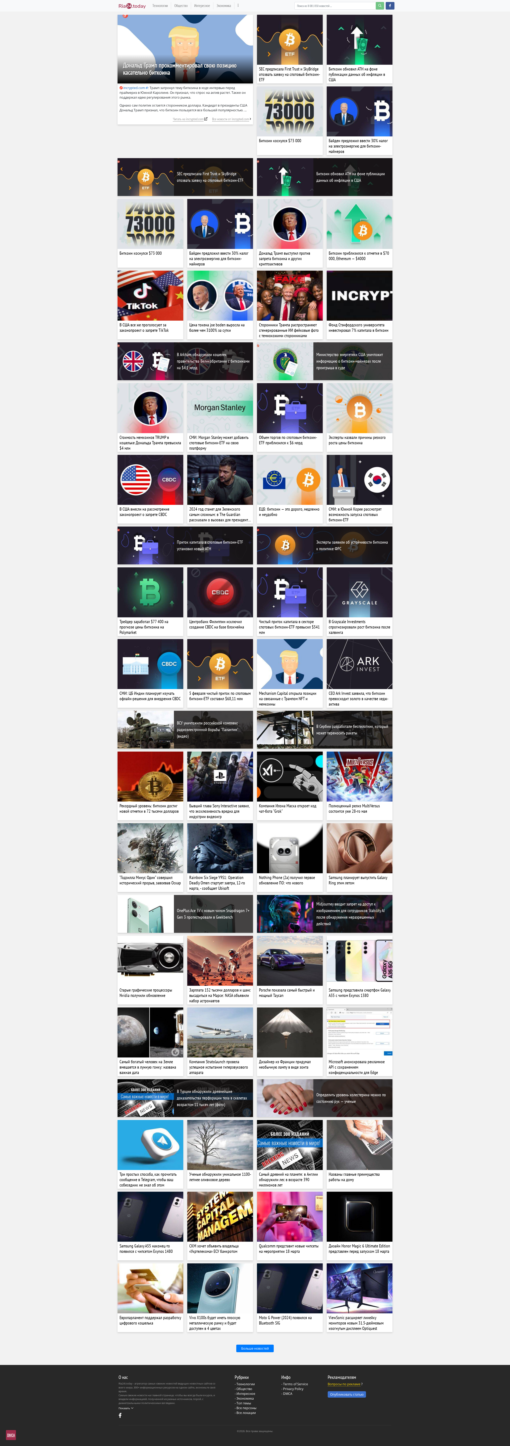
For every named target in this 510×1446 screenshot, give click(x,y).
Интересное (202, 5)
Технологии (160, 5)
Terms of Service (295, 1384)
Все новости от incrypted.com (230, 119)
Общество (181, 5)
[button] (390, 6)
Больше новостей (255, 1348)
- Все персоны (245, 1408)
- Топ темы (243, 1403)
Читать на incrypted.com (188, 119)
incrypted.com (134, 88)
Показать (124, 1408)
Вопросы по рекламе (344, 1384)
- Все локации (245, 1413)
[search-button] (380, 6)
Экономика (224, 5)
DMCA (287, 1393)
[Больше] (238, 5)
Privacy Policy (293, 1389)
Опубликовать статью (347, 1394)
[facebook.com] (121, 1416)
